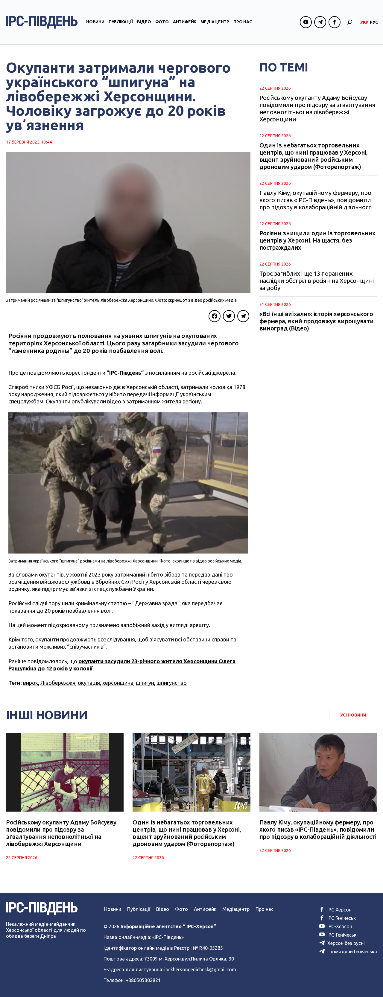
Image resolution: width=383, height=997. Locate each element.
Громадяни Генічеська (351, 951)
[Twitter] (229, 316)
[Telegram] (243, 316)
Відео (144, 21)
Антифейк (184, 21)
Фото (162, 21)
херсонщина (117, 683)
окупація (89, 683)
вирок (30, 683)
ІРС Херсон (339, 909)
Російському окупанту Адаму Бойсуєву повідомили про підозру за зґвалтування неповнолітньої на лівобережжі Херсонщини (317, 108)
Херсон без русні (345, 943)
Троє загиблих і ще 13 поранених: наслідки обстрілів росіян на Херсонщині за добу (316, 280)
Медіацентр (214, 21)
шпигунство (171, 683)
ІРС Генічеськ (341, 918)
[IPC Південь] (42, 22)
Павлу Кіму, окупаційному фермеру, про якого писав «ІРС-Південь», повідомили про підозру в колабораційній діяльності (316, 200)
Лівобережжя (57, 683)
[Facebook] (214, 316)
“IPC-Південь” (125, 373)
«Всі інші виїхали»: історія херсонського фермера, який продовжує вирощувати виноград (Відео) (316, 321)
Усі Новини (353, 715)
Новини (95, 21)
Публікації (121, 21)
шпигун (145, 683)
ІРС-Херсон (339, 926)
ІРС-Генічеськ (341, 934)
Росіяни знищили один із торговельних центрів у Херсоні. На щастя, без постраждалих (317, 240)
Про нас (242, 21)
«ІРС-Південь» (168, 937)
